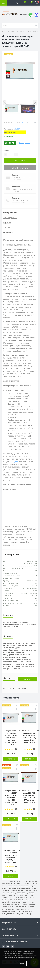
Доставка (16, 186)
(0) (22, 122)
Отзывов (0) (8, 232)
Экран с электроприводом (14, 31)
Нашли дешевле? (24, 143)
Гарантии (16, 198)
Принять (21, 963)
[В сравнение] (17, 709)
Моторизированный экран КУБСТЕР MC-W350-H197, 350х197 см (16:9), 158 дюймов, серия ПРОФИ (12, 798)
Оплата (15, 175)
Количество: (8, 151)
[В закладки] (17, 706)
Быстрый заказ (20, 167)
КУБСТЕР (18, 129)
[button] (16, 3)
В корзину (20, 160)
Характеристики (10, 217)
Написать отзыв (27, 679)
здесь (15, 461)
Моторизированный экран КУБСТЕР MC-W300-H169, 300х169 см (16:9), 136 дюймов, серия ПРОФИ (12, 738)
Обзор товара (10, 212)
